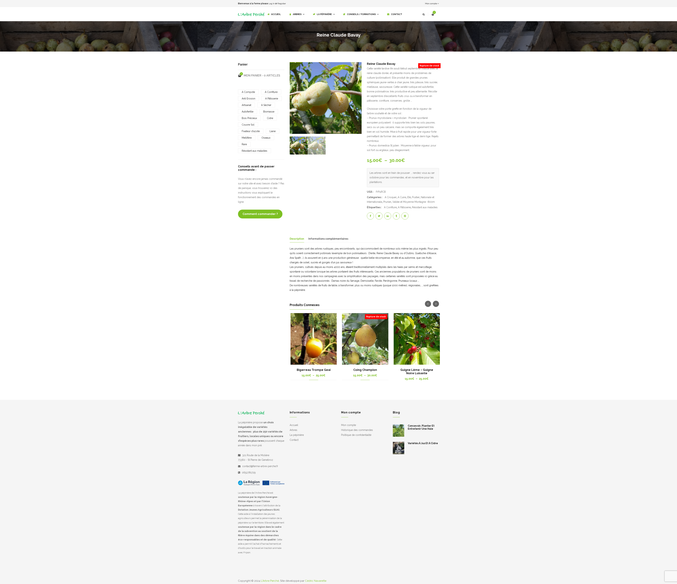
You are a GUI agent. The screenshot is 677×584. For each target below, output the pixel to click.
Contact (294, 442)
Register (282, 3)
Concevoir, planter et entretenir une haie (421, 429)
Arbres (293, 432)
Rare (244, 144)
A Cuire (402, 197)
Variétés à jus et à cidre (423, 445)
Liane (273, 131)
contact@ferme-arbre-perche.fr (260, 468)
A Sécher (266, 105)
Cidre (270, 118)
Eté (409, 197)
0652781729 (249, 474)
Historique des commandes (357, 432)
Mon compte (431, 3)
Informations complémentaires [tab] (328, 238)
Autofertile (247, 111)
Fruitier (416, 197)
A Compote (248, 92)
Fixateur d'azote (251, 131)
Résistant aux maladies (425, 207)
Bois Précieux (249, 118)
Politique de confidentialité (356, 437)
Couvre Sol (248, 124)
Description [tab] (297, 238)
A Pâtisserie (404, 207)
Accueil (294, 427)
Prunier (387, 201)
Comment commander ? (260, 214)
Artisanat (246, 105)
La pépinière (297, 437)
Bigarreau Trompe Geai (313, 370)
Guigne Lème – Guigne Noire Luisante (416, 371)
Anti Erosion (248, 98)
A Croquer (391, 197)
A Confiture (390, 207)
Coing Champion (364, 370)
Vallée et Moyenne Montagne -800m (413, 201)
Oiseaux (265, 137)
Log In (272, 3)
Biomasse (268, 111)
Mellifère (247, 137)
